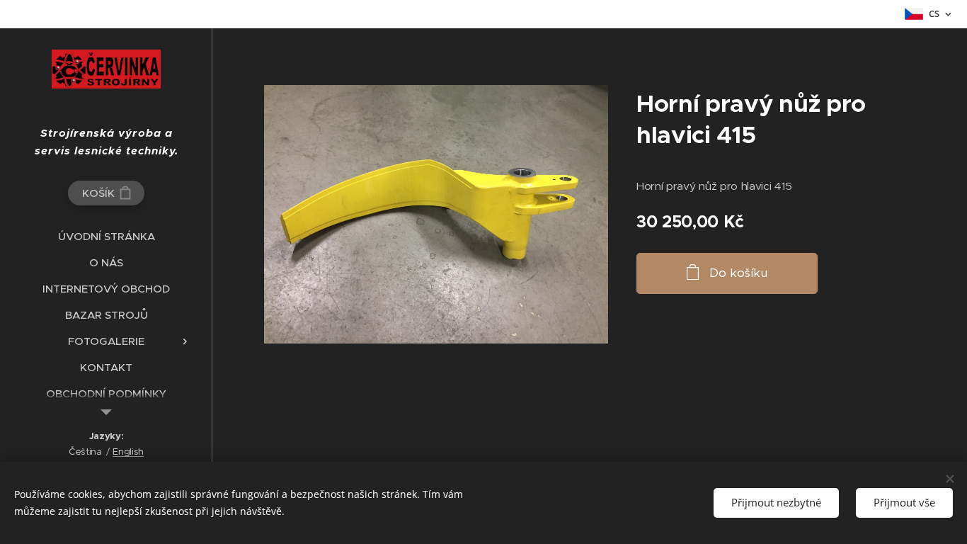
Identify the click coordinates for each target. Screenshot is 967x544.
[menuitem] (106, 236)
